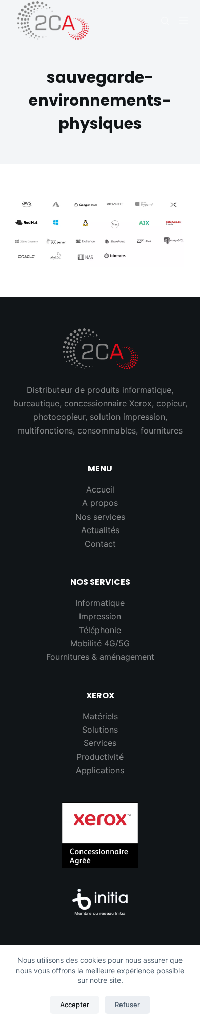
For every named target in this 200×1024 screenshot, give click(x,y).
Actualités (100, 530)
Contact (100, 544)
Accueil (100, 489)
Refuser (127, 1004)
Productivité (100, 757)
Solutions (100, 729)
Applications (100, 770)
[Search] (165, 21)
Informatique (100, 603)
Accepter (74, 1004)
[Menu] (183, 20)
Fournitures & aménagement (100, 657)
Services (100, 743)
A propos (100, 503)
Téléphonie (100, 630)
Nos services (100, 516)
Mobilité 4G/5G (100, 643)
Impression (100, 616)
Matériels (100, 716)
